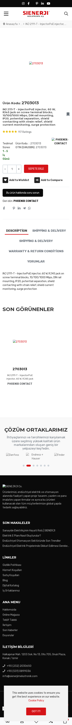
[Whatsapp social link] (29, 208)
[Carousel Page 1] (24, 466)
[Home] (7, 721)
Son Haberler (10, 630)
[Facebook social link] (4, 208)
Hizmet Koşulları (12, 570)
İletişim (7, 625)
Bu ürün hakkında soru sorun (22, 192)
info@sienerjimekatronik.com (20, 676)
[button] (66, 14)
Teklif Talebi (10, 620)
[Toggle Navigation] (6, 14)
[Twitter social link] (9, 208)
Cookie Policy (36, 700)
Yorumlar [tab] (36, 261)
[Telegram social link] (24, 208)
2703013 (20, 369)
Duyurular (8, 635)
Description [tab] (16, 230)
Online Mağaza (11, 614)
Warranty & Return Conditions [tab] (36, 251)
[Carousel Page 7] (48, 466)
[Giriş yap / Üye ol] (22, 721)
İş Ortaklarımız (11, 590)
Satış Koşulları (11, 575)
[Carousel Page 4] (37, 466)
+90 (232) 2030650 (19, 665)
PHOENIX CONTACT (25, 201)
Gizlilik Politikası (12, 565)
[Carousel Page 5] (41, 466)
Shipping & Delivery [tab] (49, 230)
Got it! (36, 711)
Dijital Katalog (11, 585)
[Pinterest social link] (14, 208)
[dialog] (36, 703)
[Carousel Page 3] (34, 466)
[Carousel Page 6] (45, 466)
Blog (5, 580)
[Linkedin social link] (19, 208)
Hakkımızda (9, 609)
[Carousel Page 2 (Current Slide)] (28, 466)
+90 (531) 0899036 (19, 671)
